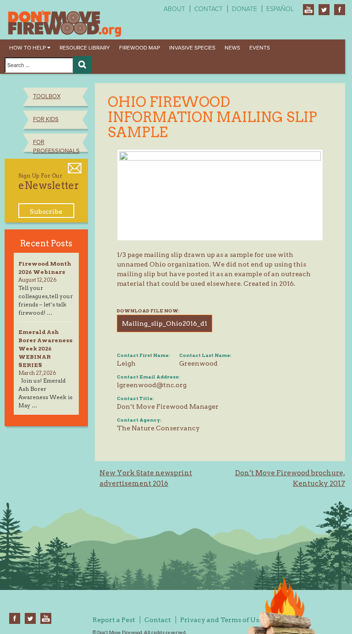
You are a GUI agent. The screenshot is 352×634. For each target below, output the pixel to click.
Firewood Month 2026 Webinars (44, 267)
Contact (208, 9)
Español (280, 9)
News (232, 47)
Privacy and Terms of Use (221, 619)
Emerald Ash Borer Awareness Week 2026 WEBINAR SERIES (45, 348)
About (174, 9)
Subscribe (46, 211)
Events (259, 47)
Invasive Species (192, 47)
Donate (244, 9)
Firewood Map (139, 47)
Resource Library (85, 47)
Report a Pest (114, 619)
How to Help (28, 47)
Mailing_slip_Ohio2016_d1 (164, 323)
